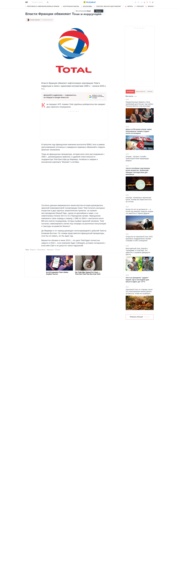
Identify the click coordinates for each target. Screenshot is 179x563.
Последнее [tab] (130, 91)
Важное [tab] (150, 91)
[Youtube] (144, 2)
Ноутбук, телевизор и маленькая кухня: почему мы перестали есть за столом (139, 200)
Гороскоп (140, 6)
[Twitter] (147, 2)
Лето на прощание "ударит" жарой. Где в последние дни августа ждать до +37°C (137, 280)
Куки (88, 11)
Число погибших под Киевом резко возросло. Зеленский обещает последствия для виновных (138, 171)
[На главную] (89, 2)
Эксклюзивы (87, 6)
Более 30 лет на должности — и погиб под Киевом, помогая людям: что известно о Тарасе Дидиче (139, 211)
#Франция (50, 250)
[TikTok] (152, 2)
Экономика (152, 6)
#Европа (33, 250)
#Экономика (41, 250)
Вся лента (129, 96)
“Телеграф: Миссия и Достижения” (108, 6)
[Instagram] (150, 2)
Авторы (130, 6)
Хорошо (98, 11)
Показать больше (136, 317)
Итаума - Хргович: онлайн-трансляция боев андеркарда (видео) (137, 159)
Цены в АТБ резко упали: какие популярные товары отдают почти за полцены (139, 131)
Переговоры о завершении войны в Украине (43, 6)
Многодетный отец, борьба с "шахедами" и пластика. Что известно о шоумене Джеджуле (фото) (138, 251)
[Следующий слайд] (155, 6)
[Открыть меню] (26, 2)
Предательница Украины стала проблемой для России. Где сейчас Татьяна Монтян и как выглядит (139, 104)
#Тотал (57, 250)
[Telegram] (141, 2)
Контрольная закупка (71, 6)
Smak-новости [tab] (140, 91)
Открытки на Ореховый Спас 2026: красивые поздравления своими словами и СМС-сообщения (139, 239)
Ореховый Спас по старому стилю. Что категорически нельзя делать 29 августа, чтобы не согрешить (139, 291)
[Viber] (138, 2)
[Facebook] (135, 2)
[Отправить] (47, 2)
